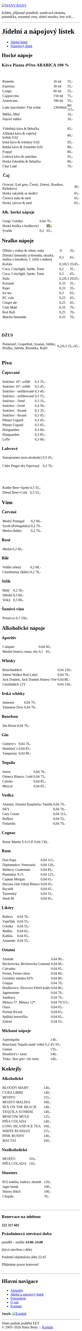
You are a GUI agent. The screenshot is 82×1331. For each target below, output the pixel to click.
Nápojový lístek (21, 46)
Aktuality (16, 1290)
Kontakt (16, 1306)
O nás (14, 1302)
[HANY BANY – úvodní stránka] (14, 5)
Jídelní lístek (19, 42)
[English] (19, 1313)
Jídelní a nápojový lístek (27, 1294)
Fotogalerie (18, 1298)
